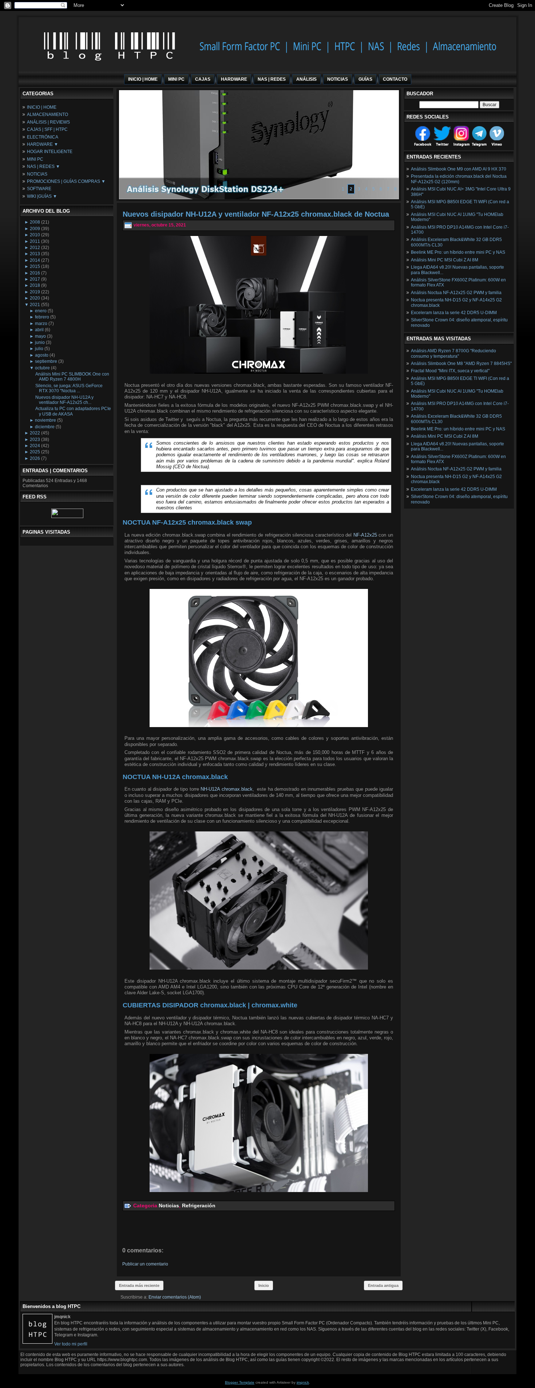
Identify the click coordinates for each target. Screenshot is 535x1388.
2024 (35, 445)
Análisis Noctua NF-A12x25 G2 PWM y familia (456, 292)
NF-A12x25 (365, 535)
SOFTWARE (39, 188)
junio (40, 342)
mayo (40, 336)
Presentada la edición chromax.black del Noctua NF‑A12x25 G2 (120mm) (459, 179)
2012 (35, 247)
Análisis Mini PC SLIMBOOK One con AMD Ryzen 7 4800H (72, 377)
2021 (35, 304)
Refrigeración (198, 1205)
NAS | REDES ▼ (43, 166)
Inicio (263, 1285)
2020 (35, 298)
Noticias (169, 1205)
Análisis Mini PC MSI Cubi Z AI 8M (444, 259)
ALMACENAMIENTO (47, 114)
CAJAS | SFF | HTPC (47, 129)
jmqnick (303, 1382)
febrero (42, 317)
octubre (42, 367)
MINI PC (35, 159)
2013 (35, 253)
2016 (35, 273)
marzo (41, 323)
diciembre (45, 426)
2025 (35, 451)
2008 (35, 222)
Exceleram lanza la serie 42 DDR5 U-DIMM (454, 312)
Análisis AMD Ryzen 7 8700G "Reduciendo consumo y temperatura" (453, 353)
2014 (35, 260)
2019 (35, 291)
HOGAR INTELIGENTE (49, 151)
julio (39, 348)
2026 (35, 458)
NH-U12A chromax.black (226, 789)
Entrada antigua (383, 1285)
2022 (35, 433)
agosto (41, 355)
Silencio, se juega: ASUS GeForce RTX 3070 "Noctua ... (69, 388)
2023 (35, 439)
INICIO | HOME (41, 107)
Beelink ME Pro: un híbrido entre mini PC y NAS (458, 252)
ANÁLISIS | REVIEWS (48, 122)
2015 (35, 266)
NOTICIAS (37, 174)
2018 (35, 285)
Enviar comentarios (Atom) (174, 1297)
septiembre (46, 361)
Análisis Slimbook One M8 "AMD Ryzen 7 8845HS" (461, 363)
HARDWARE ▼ (42, 144)
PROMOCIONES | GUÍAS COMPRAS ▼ (66, 181)
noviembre (45, 420)
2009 (35, 228)
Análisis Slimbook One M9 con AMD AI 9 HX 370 (458, 169)
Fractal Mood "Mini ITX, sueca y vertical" (450, 370)
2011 (35, 241)
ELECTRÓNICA (42, 137)
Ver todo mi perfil (70, 1344)
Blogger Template (239, 1382)
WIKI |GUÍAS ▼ (42, 196)
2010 (35, 234)
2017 (35, 279)
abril (39, 329)
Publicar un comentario (145, 1264)
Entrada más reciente (139, 1285)
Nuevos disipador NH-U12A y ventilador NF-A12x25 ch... (64, 400)
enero (41, 310)
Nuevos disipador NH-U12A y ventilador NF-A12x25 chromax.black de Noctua (256, 214)
